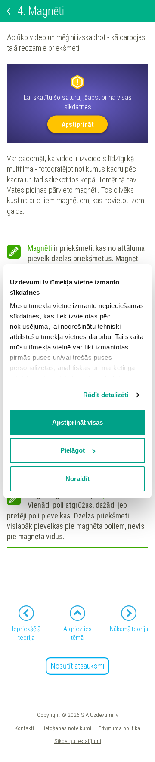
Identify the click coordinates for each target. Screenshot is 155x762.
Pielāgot (72, 450)
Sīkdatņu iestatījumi (77, 740)
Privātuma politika (119, 728)
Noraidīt (77, 478)
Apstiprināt (78, 124)
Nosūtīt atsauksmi (77, 665)
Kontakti (24, 728)
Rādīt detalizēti (106, 394)
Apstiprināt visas (77, 422)
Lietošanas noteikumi (66, 728)
